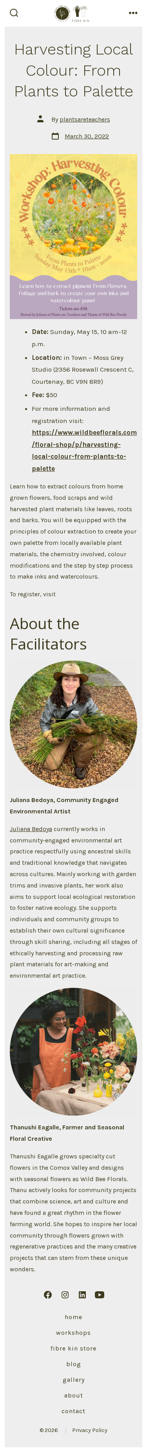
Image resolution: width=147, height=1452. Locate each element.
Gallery (74, 1379)
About (73, 1395)
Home (73, 1317)
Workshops (73, 1332)
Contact (73, 1411)
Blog (73, 1364)
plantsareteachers (85, 119)
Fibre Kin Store (73, 1348)
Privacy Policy (89, 1430)
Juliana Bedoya (31, 829)
